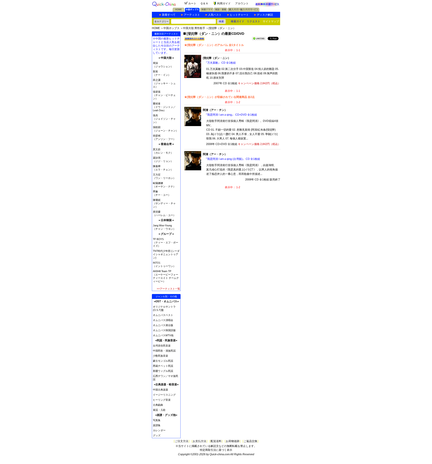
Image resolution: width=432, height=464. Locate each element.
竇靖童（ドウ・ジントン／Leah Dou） (164, 107)
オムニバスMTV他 (163, 335)
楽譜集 (156, 425)
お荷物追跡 (232, 441)
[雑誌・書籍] (220, 10)
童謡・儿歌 (159, 409)
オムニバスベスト (163, 315)
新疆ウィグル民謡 (163, 370)
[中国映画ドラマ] (206, 10)
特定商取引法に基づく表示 (216, 449)
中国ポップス (171, 28)
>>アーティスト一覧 (168, 288)
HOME (156, 28)
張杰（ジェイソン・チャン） (164, 119)
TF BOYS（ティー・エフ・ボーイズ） (165, 242)
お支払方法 (199, 441)
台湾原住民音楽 (162, 345)
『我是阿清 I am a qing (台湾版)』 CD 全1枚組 (232, 158)
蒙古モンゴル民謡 (163, 360)
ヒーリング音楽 (162, 399)
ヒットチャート (239, 14)
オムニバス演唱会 (163, 320)
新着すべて (169, 14)
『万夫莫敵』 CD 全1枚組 (220, 62)
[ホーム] (178, 10)
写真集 (156, 420)
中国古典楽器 (160, 389)
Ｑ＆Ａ (204, 3)
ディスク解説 (265, 14)
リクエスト (253, 21)
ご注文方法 (181, 441)
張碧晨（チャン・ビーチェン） (164, 95)
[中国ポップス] (192, 10)
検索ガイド (237, 21)
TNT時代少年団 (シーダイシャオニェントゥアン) (166, 254)
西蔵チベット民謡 (163, 365)
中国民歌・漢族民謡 (164, 350)
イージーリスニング (164, 394)
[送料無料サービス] (267, 5)
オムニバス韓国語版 (164, 330)
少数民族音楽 (160, 355)
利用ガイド (224, 3)
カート (192, 3)
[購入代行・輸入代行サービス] (243, 10)
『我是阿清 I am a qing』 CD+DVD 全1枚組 (231, 114)
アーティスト (192, 14)
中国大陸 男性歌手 (194, 28)
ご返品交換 (250, 441)
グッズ (156, 435)
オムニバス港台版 (163, 325)
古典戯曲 (158, 404)
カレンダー (159, 430)
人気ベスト (215, 14)
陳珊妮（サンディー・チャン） (164, 203)
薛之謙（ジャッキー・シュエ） (164, 83)
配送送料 (216, 441)
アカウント (242, 3)
